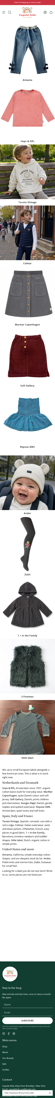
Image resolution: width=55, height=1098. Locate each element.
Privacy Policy (42, 1026)
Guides (5, 1069)
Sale (4, 1063)
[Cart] (51, 12)
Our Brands (8, 1058)
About (5, 1052)
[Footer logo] (10, 974)
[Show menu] (3, 12)
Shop (4, 1046)
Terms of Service (7, 1028)
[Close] (50, 1093)
